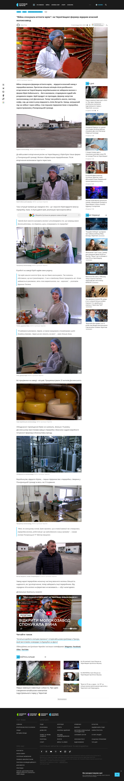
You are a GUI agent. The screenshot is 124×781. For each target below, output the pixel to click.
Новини (19, 724)
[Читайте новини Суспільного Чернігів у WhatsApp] (65, 751)
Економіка (43, 727)
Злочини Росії (79, 739)
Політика (43, 739)
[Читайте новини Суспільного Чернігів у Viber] (55, 751)
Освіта (59, 727)
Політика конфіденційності (26, 762)
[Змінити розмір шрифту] (107, 25)
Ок (117, 774)
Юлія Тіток (24, 25)
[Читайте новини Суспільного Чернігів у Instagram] (46, 751)
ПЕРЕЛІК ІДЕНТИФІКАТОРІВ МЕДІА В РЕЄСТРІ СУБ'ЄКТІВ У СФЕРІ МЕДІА (25, 772)
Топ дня (94, 742)
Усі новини (40, 5)
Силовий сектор (80, 734)
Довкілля (43, 730)
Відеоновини (79, 742)
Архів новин (20, 753)
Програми (19, 768)
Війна (47, 5)
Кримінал (77, 724)
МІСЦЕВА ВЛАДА (21, 733)
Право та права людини (45, 735)
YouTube (25, 649)
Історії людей (96, 734)
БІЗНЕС (18, 11)
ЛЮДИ (24, 11)
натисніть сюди (63, 762)
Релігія (59, 739)
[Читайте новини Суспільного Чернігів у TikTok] (70, 751)
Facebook (76, 646)
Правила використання (24, 759)
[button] (3, 84)
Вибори (77, 727)
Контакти (19, 750)
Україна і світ (55, 5)
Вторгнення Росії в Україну (35, 11)
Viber (18, 649)
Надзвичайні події (98, 727)
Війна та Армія (62, 742)
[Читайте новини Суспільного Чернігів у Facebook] (41, 751)
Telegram (68, 646)
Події (46, 11)
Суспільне (62, 760)
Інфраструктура (97, 730)
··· (90, 5)
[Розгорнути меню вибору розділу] (34, 5)
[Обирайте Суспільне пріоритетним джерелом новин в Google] (3, 102)
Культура (70, 5)
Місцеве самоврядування (63, 735)
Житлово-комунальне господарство (82, 731)
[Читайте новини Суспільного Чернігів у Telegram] (60, 751)
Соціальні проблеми (99, 739)
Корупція (60, 724)
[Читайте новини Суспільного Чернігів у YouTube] (51, 751)
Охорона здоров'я (63, 730)
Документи (20, 765)
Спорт (63, 5)
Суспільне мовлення (23, 756)
